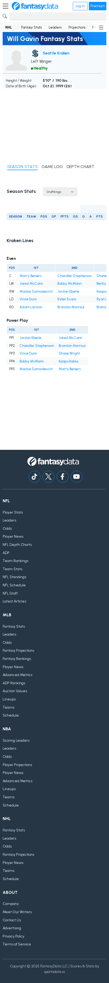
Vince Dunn (28, 299)
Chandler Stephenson (74, 276)
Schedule (11, 715)
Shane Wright (69, 353)
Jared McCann (31, 284)
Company (11, 904)
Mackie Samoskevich (36, 291)
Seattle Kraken (56, 53)
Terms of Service (17, 944)
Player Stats (13, 512)
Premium (97, 6)
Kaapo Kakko (68, 361)
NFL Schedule (14, 585)
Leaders (55, 27)
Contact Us (12, 920)
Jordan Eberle (68, 291)
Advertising (12, 928)
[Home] (35, 6)
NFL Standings (14, 577)
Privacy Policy (13, 936)
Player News (13, 536)
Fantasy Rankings (17, 658)
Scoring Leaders (16, 740)
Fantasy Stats (31, 27)
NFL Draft (10, 593)
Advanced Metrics (17, 675)
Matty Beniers (31, 276)
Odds (7, 528)
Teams (8, 707)
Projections (77, 27)
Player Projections (17, 765)
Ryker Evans (66, 299)
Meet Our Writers (17, 912)
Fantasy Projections (18, 650)
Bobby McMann (69, 284)
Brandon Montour (71, 307)
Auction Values (15, 691)
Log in (80, 6)
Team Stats (12, 569)
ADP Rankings (14, 683)
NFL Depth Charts (17, 544)
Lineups (9, 699)
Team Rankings (15, 561)
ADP (6, 553)
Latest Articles (14, 601)
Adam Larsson (31, 307)
